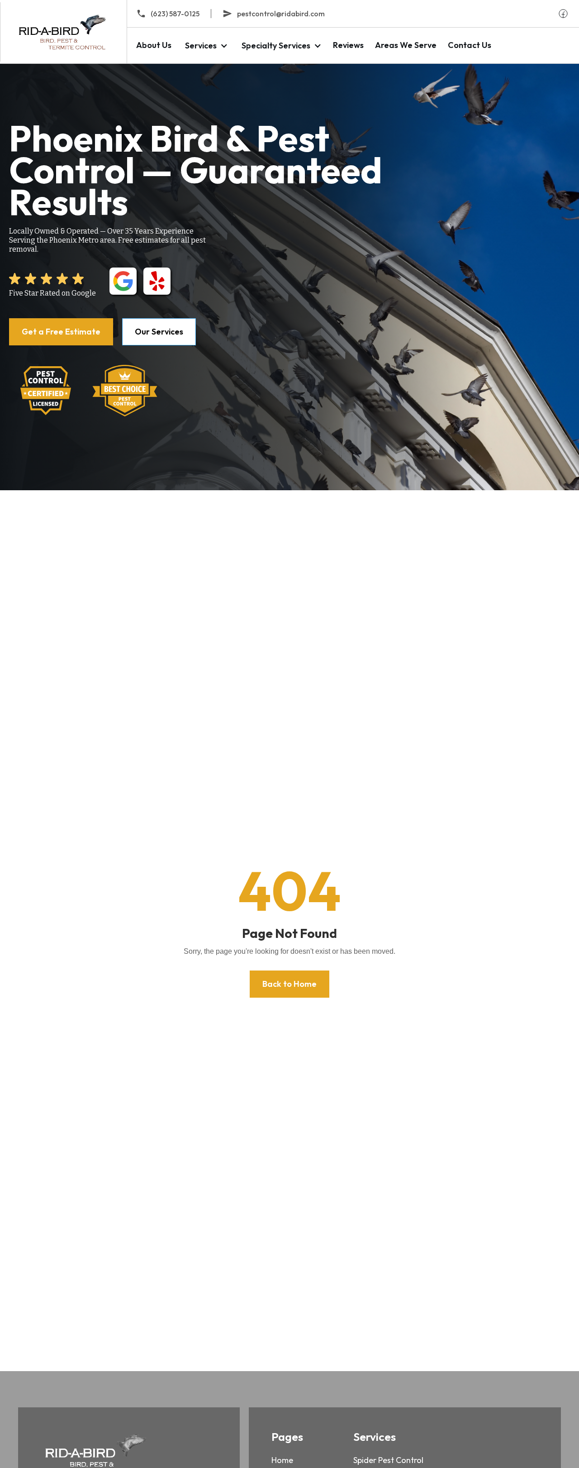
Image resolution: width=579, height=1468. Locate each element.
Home (282, 1460)
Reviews (348, 45)
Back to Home (289, 984)
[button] (205, 45)
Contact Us (469, 45)
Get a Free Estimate (61, 331)
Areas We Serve (406, 45)
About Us (153, 45)
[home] (63, 32)
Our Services (159, 331)
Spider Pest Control (388, 1460)
